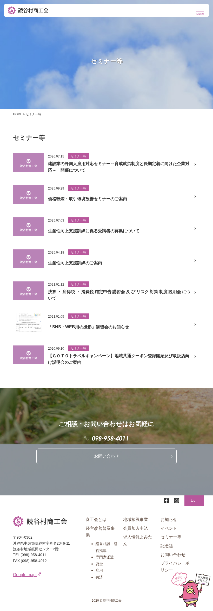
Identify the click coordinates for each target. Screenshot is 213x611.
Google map (25, 574)
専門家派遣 (105, 557)
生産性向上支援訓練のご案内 (75, 263)
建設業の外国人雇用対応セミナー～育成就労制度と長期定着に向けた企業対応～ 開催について (118, 167)
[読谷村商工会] (28, 10)
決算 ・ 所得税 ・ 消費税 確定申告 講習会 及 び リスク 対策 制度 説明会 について (119, 295)
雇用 (99, 570)
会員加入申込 (135, 528)
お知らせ (169, 519)
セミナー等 (171, 537)
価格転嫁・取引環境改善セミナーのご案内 (87, 199)
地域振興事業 (135, 519)
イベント (169, 528)
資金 (99, 564)
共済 (99, 577)
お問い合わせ (106, 456)
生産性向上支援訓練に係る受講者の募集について (93, 231)
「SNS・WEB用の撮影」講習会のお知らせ (88, 327)
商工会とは (96, 519)
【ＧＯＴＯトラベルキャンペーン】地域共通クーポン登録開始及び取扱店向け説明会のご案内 (118, 359)
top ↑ (194, 500)
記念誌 (167, 546)
